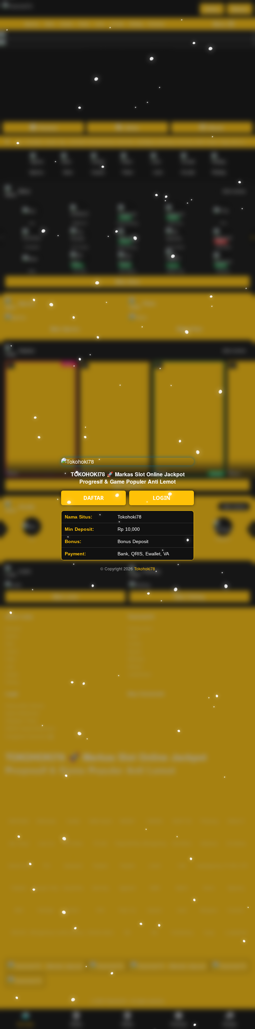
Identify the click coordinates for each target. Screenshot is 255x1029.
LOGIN (161, 498)
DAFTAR (93, 498)
